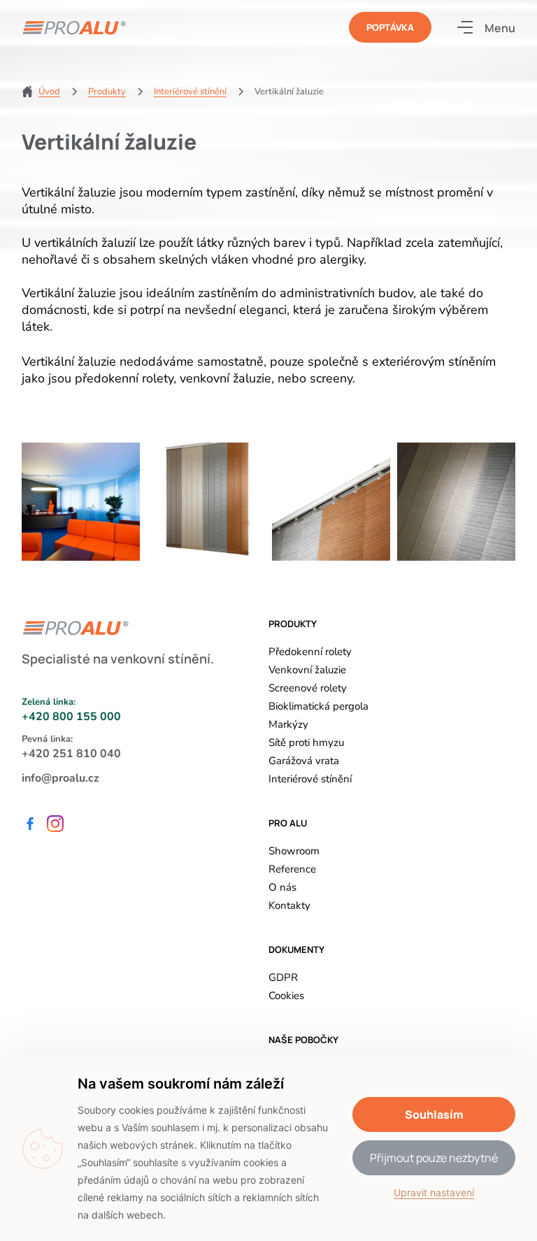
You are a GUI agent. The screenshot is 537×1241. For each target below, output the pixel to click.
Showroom (294, 851)
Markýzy (288, 724)
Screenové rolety (307, 688)
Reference (292, 869)
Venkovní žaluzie (307, 670)
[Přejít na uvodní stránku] (74, 27)
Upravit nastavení (434, 1192)
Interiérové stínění (310, 779)
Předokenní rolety (310, 652)
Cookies (286, 996)
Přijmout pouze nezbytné (434, 1157)
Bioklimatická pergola (318, 706)
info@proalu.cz (60, 778)
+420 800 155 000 (71, 717)
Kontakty (289, 905)
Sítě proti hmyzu (306, 742)
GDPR (283, 977)
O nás (282, 887)
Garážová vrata (303, 761)
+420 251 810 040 (71, 754)
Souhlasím (434, 1114)
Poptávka (390, 27)
